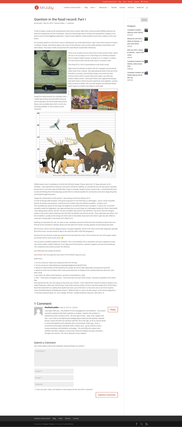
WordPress (69, 424)
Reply (113, 309)
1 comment (70, 23)
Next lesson (38, 255)
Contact (136, 2)
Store (92, 7)
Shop (124, 2)
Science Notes (59, 23)
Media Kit (140, 7)
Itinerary (131, 7)
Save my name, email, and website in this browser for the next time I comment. (65, 389)
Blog (119, 2)
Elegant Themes (49, 424)
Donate (130, 2)
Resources (103, 7)
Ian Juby (39, 23)
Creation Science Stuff (109, 2)
